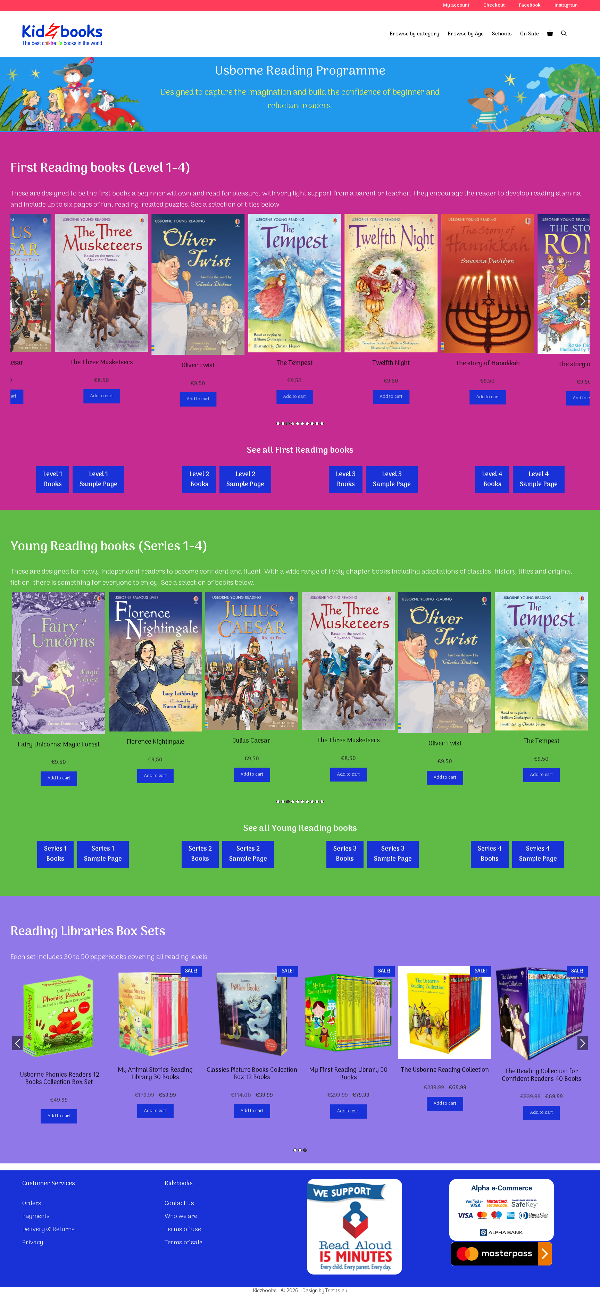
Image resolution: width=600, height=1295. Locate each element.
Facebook (530, 5)
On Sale (529, 34)
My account (456, 5)
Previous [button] (17, 301)
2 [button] (283, 423)
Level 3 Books (346, 479)
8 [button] (312, 423)
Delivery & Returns (48, 1230)
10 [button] (322, 423)
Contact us (179, 1203)
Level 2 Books (199, 479)
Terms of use (183, 1230)
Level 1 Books (52, 479)
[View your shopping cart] (550, 34)
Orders (31, 1203)
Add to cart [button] (59, 396)
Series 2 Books (200, 854)
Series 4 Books (490, 854)
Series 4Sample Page (538, 854)
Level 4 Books (492, 479)
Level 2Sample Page (245, 479)
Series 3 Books (345, 854)
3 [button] (288, 423)
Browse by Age (466, 34)
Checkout (494, 5)
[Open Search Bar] (564, 34)
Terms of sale (183, 1243)
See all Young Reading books (300, 828)
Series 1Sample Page (103, 854)
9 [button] (317, 423)
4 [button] (292, 423)
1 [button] (278, 423)
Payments (36, 1216)
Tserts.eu (336, 1291)
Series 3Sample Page (393, 854)
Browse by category (414, 34)
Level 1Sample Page (98, 479)
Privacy (32, 1243)
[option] (58, 308)
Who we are (181, 1216)
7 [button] (307, 423)
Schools (502, 34)
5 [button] (297, 423)
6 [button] (302, 423)
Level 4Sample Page (539, 479)
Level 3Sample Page (392, 479)
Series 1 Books (55, 854)
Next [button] (582, 301)
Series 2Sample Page (248, 854)
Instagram (566, 5)
